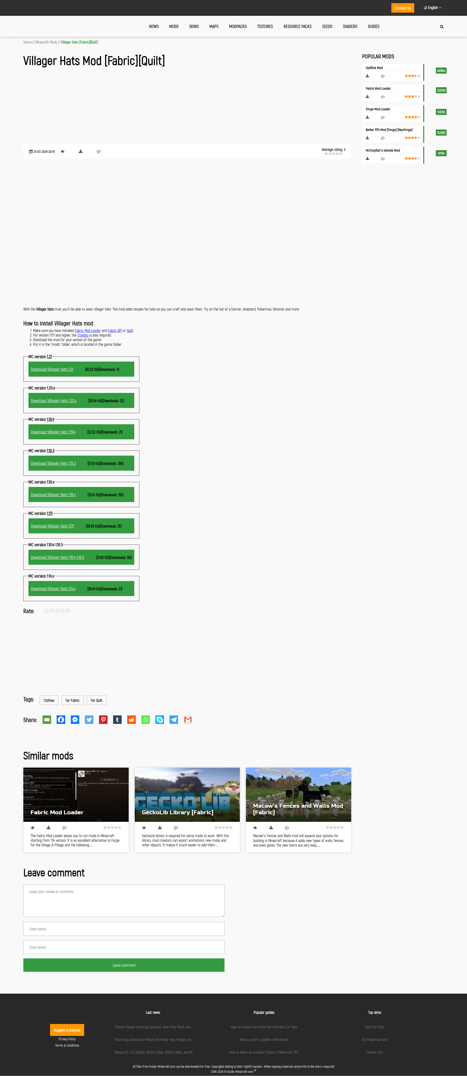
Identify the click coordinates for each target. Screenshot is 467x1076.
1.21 (49, 356)
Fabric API (115, 330)
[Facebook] (64, 719)
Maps (213, 26)
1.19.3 (50, 450)
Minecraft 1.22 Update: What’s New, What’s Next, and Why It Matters (162, 1052)
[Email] (50, 719)
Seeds (327, 26)
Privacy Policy (67, 1039)
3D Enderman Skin (375, 1039)
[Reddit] (134, 719)
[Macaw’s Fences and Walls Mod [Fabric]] (298, 795)
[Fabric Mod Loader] (76, 795)
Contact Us (403, 8)
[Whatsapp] (148, 719)
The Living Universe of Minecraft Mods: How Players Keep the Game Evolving (168, 1039)
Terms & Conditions (67, 1045)
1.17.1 (50, 513)
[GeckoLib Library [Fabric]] (187, 795)
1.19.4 (50, 419)
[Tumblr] (120, 719)
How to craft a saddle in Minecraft (264, 1039)
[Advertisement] (169, 106)
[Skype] (162, 719)
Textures (265, 26)
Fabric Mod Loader (88, 330)
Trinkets (83, 335)
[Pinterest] (106, 719)
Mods (174, 26)
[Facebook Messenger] (78, 719)
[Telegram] (177, 719)
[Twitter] (92, 719)
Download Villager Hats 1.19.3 (53, 463)
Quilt (130, 330)
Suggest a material (67, 1030)
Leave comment (124, 965)
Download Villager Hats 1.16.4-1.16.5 (57, 557)
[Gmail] (191, 719)
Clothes (49, 700)
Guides (373, 26)
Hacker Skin (374, 1052)
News (154, 26)
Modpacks (238, 26)
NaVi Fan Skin (374, 1026)
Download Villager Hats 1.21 (52, 369)
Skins (194, 26)
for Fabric (73, 700)
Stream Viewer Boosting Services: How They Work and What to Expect (164, 1026)
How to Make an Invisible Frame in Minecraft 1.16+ (264, 1052)
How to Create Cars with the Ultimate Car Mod (264, 1026)
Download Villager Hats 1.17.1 (52, 526)
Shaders (350, 26)
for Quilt (96, 700)
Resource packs (298, 26)
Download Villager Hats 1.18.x (53, 494)
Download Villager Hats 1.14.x (53, 588)
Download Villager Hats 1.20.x (53, 400)
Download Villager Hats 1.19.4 (53, 431)
